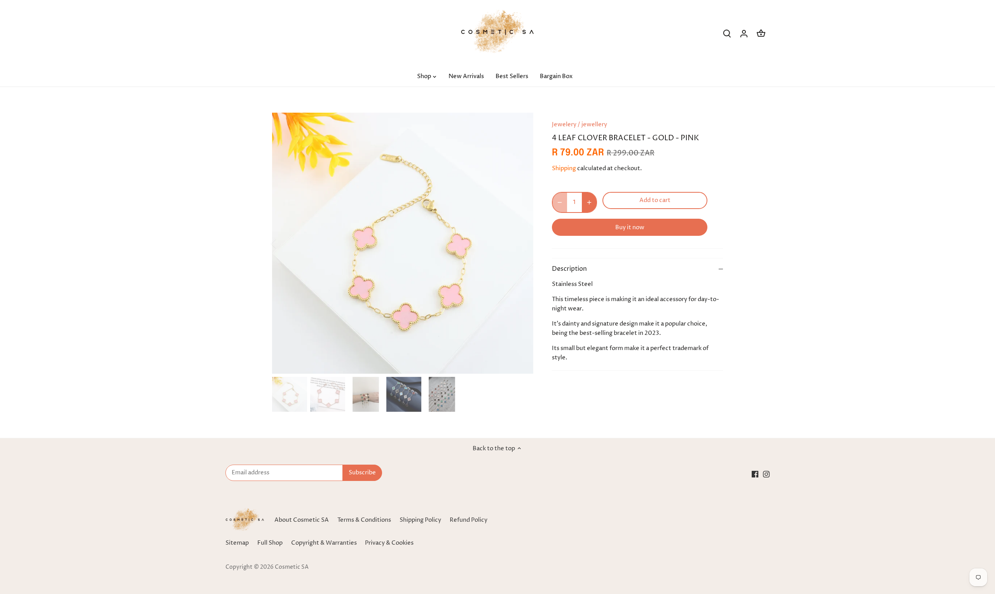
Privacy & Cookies (389, 543)
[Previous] (283, 243)
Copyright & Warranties (324, 543)
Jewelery (564, 124)
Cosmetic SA (292, 567)
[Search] (726, 33)
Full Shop (270, 543)
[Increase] (589, 202)
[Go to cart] (761, 33)
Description (569, 269)
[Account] (743, 33)
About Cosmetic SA (301, 520)
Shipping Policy (420, 520)
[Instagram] (766, 474)
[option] (402, 243)
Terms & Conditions (364, 520)
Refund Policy (468, 520)
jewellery (594, 124)
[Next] (521, 243)
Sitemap (237, 543)
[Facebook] (755, 474)
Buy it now (629, 227)
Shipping (564, 168)
